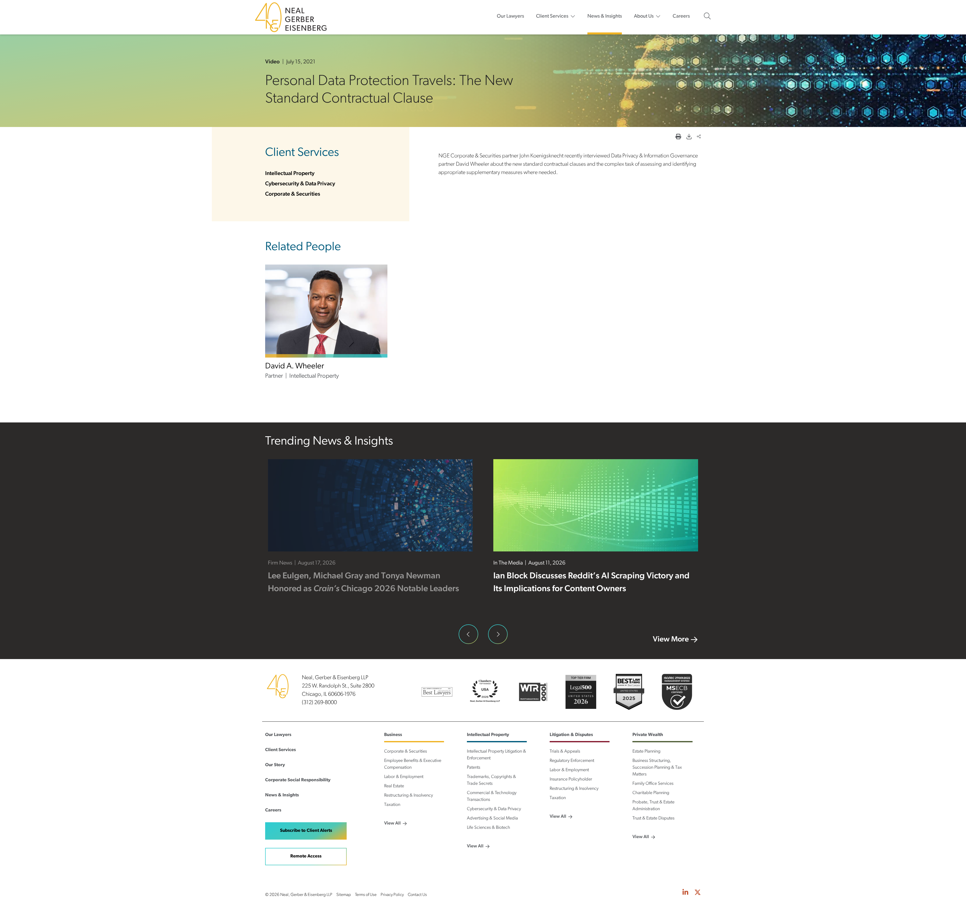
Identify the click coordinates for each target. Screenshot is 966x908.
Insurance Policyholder (571, 779)
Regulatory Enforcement (572, 761)
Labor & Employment (403, 777)
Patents (473, 767)
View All (392, 823)
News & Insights (604, 16)
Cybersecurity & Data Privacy (300, 184)
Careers (681, 16)
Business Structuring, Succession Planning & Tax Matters (657, 768)
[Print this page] (678, 137)
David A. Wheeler (294, 366)
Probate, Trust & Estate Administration (653, 805)
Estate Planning (646, 751)
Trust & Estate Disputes (653, 818)
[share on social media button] (699, 137)
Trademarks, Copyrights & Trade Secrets (491, 780)
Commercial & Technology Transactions (491, 796)
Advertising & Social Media (492, 818)
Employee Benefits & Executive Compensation (412, 764)
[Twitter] (697, 893)
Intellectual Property (289, 174)
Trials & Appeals (565, 751)
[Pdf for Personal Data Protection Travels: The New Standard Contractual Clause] (689, 137)
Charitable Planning (650, 793)
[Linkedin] (685, 893)
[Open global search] (707, 16)
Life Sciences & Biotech (488, 828)
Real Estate (394, 786)
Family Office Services (652, 784)
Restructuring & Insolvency (408, 795)
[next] (498, 634)
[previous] (468, 634)
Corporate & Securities (292, 194)
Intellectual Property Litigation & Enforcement (496, 755)
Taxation (392, 805)
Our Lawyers (510, 16)
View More (671, 639)
